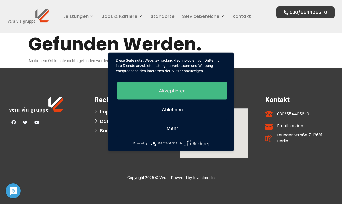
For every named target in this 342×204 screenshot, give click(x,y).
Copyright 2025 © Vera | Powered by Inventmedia (171, 178)
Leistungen (76, 16)
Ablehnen (172, 109)
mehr (172, 128)
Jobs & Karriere (119, 16)
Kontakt (242, 16)
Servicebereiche (200, 16)
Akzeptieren (172, 91)
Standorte (163, 16)
